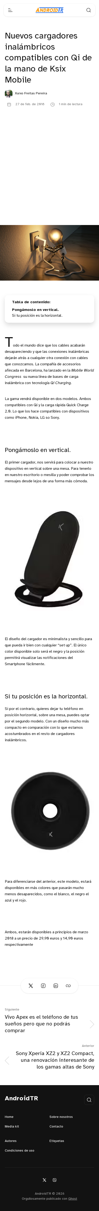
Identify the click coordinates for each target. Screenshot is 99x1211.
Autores (11, 1141)
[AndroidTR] (49, 10)
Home (9, 1117)
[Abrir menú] (10, 10)
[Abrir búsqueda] (88, 10)
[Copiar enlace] (68, 986)
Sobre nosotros (61, 1117)
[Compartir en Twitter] (31, 986)
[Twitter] (44, 1180)
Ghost (72, 1199)
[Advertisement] (49, 173)
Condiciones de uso (19, 1151)
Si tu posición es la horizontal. (37, 316)
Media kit (12, 1126)
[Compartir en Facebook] (43, 986)
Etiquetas (57, 1141)
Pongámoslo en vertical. (35, 310)
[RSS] (54, 1180)
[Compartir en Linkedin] (56, 986)
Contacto (56, 1126)
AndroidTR (21, 1098)
